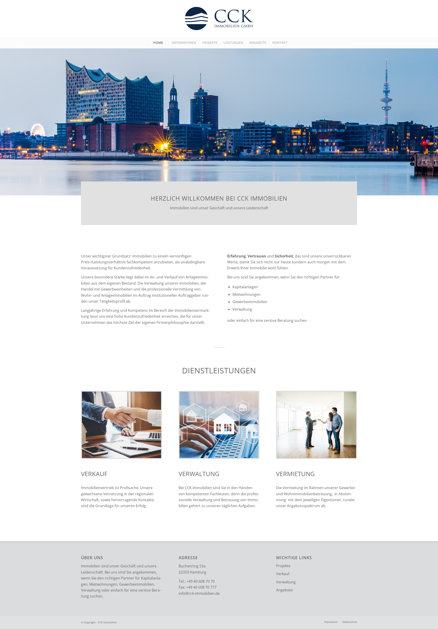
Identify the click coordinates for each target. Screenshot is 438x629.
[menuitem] (158, 42)
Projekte (283, 565)
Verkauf (282, 573)
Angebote (284, 589)
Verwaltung (286, 581)
